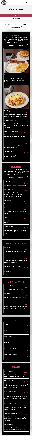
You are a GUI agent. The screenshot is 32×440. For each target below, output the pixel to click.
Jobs (12, 438)
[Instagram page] (24, 2)
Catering (26, 438)
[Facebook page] (22, 2)
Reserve (5, 438)
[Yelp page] (26, 2)
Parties (18, 438)
